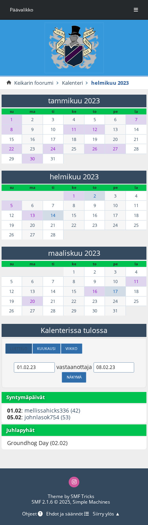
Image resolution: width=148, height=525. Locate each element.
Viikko (71, 348)
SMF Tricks (82, 496)
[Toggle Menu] (136, 10)
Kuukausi (46, 348)
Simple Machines (91, 501)
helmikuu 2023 (74, 176)
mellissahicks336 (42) (52, 410)
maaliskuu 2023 (74, 253)
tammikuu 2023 (74, 100)
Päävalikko (21, 9)
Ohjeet (30, 514)
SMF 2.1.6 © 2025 (51, 501)
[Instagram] (74, 482)
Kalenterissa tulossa (74, 330)
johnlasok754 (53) (47, 417)
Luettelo (18, 348)
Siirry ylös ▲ (106, 514)
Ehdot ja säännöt (65, 514)
